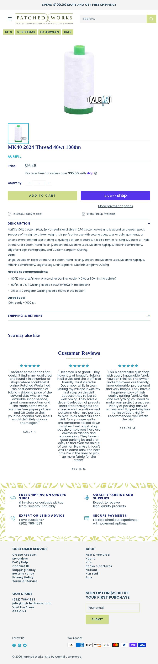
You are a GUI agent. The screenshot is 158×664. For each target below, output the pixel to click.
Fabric (90, 558)
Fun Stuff (92, 573)
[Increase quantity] (49, 183)
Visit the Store (23, 607)
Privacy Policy (22, 577)
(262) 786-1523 (23, 599)
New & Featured (98, 555)
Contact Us (21, 566)
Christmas (26, 32)
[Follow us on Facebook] (14, 645)
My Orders (20, 558)
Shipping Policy (24, 570)
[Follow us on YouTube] (25, 645)
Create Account (24, 555)
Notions (92, 570)
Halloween (49, 32)
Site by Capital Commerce (63, 657)
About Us (19, 611)
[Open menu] (10, 18)
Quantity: (15, 183)
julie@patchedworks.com (31, 603)
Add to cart (42, 195)
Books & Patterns (99, 566)
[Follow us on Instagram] (19, 645)
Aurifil (14, 156)
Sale (67, 32)
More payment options (115, 206)
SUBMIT (97, 619)
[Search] (151, 19)
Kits (8, 32)
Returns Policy (23, 573)
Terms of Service (25, 581)
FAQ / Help (20, 562)
